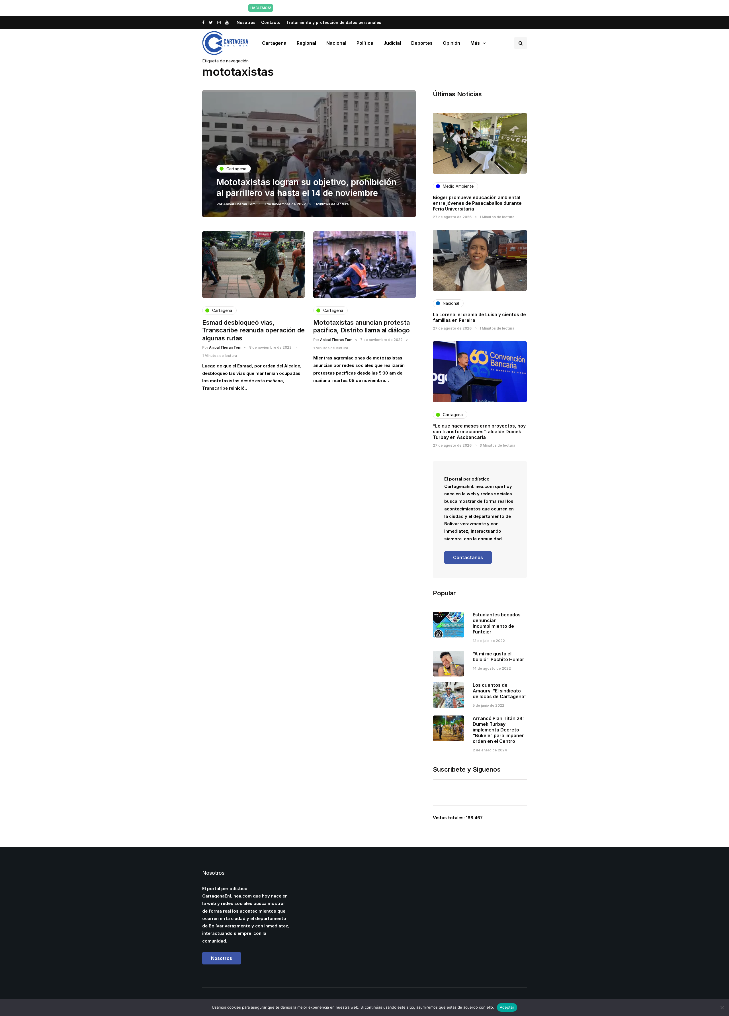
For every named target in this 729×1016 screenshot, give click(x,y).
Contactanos (468, 557)
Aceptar (507, 1007)
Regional (306, 43)
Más (475, 43)
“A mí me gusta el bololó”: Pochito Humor (498, 656)
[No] (722, 1007)
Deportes (422, 43)
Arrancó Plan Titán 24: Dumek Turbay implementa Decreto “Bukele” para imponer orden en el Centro (498, 730)
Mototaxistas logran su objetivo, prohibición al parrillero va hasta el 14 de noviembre (306, 187)
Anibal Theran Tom (239, 204)
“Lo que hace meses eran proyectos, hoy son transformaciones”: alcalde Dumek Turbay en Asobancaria (479, 431)
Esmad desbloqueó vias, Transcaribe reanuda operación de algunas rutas (253, 330)
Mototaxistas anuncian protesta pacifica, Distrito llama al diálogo (361, 326)
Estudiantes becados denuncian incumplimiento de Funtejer (497, 623)
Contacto (270, 22)
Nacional (336, 43)
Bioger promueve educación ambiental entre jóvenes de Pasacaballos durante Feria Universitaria (477, 203)
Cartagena (274, 43)
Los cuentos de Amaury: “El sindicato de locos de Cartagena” (500, 690)
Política (365, 43)
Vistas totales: (449, 817)
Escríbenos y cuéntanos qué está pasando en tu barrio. (422, 8)
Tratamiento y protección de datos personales (333, 22)
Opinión (451, 43)
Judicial (392, 43)
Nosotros (246, 22)
